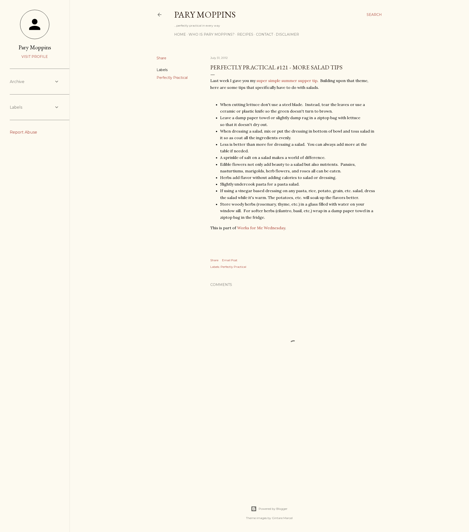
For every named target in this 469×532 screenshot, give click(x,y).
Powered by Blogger (273, 509)
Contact (264, 34)
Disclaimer (287, 34)
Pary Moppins (205, 14)
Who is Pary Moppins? (211, 34)
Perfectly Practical (172, 77)
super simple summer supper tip (286, 80)
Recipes (245, 34)
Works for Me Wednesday (261, 227)
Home (180, 34)
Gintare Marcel (282, 518)
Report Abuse (23, 132)
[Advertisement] (293, 447)
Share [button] (161, 58)
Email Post (229, 260)
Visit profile (34, 56)
